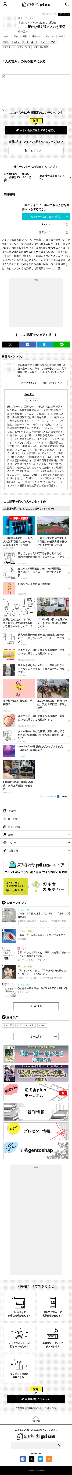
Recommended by (48, 796)
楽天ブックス (46, 232)
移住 (6, 36)
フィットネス (49, 42)
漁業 (61, 36)
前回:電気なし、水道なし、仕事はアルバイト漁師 (17, 177)
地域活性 (36, 36)
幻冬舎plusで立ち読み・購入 (45, 216)
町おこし (50, 36)
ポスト (66, 14)
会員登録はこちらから (38, 1399)
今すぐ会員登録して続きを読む (38, 130)
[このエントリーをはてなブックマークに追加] (40, 1460)
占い (43, 1025)
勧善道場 (34, 456)
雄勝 (25, 36)
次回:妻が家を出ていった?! (52, 177)
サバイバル (25, 47)
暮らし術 (13, 819)
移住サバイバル (25, 18)
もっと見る (36, 1006)
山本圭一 (29, 394)
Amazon (46, 224)
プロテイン (9, 47)
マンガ (12, 842)
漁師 (6, 42)
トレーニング (31, 42)
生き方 (12, 811)
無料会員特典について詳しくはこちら (36, 1407)
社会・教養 (14, 826)
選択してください (52, 383)
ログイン (36, 150)
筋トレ (17, 42)
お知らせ (13, 850)
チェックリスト (26, 1025)
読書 (10, 834)
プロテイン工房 (33, 482)
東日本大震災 (41, 47)
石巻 (16, 36)
